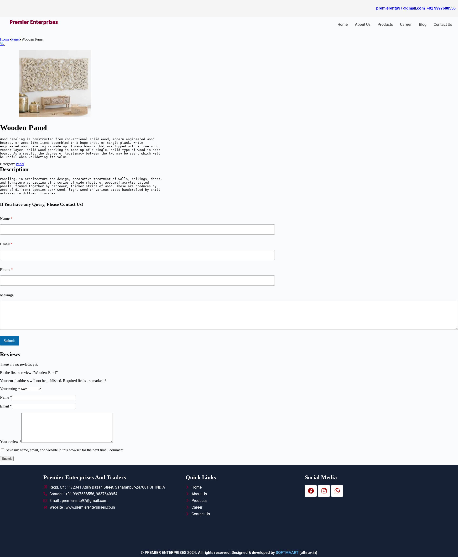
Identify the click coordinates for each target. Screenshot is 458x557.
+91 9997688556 (441, 8)
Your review (10, 441)
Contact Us (443, 24)
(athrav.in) (307, 552)
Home (343, 24)
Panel (20, 164)
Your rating (10, 389)
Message (7, 295)
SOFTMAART (287, 552)
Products (385, 24)
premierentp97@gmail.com (400, 8)
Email (6, 244)
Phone (6, 270)
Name (6, 219)
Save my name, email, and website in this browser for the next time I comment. (65, 450)
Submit (10, 340)
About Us (362, 24)
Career (406, 24)
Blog (423, 24)
